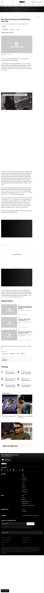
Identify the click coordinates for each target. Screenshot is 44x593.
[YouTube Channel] (13, 470)
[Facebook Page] (1, 470)
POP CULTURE (19, 5)
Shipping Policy (25, 501)
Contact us (24, 511)
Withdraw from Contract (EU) (28, 505)
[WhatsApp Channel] (7, 470)
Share (18, 29)
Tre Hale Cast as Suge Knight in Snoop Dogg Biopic (26, 373)
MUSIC (7, 5)
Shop (23, 495)
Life (23, 483)
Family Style (24, 491)
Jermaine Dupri (12, 353)
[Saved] (38, 2)
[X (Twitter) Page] (4, 470)
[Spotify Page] (22, 470)
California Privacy (6, 539)
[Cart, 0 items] (42, 2)
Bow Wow (23, 353)
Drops (23, 497)
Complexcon (25, 489)
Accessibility (4, 542)
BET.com (11, 199)
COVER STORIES (31, 5)
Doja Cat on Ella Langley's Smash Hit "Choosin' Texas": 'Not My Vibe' (26, 379)
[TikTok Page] (19, 470)
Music (19, 304)
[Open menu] (2, 2)
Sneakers (7, 383)
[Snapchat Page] (16, 470)
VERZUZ (38, 5)
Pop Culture (23, 383)
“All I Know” (9, 194)
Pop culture (24, 479)
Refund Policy (25, 503)
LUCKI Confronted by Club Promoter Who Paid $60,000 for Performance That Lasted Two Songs (10, 373)
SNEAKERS (2, 5)
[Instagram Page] (10, 470)
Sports (23, 481)
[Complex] (22, 2)
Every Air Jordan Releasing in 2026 (8, 416)
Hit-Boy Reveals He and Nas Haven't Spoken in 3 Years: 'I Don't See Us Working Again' (10, 379)
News (18, 353)
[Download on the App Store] (6, 459)
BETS (25, 5)
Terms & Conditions (6, 537)
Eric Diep (19, 314)
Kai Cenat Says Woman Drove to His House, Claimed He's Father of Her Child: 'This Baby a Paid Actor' (26, 386)
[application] (16, 101)
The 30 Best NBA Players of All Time (30, 515)
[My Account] (40, 2)
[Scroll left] (2, 404)
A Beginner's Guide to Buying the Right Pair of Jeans (25, 417)
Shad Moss (3, 58)
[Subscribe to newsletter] (30, 523)
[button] (22, 532)
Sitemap (24, 542)
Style (23, 474)
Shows (23, 487)
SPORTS (12, 5)
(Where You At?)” (26, 192)
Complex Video (5, 353)
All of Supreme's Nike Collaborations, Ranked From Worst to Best (10, 386)
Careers (23, 509)
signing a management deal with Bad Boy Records (12, 191)
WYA (21, 192)
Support (24, 499)
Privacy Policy (20, 527)
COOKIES (2, 544)
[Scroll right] (31, 404)
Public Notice (26, 539)
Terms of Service (27, 527)
